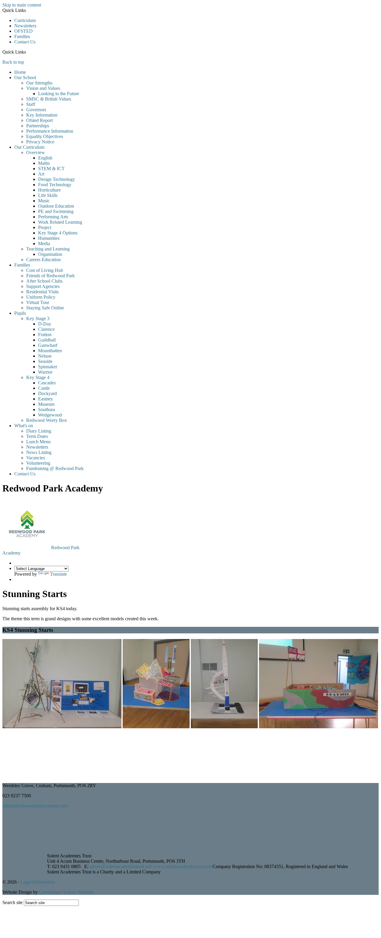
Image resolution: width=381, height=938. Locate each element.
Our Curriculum (29, 147)
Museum (46, 404)
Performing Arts (53, 216)
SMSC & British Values (48, 98)
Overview (35, 152)
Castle (44, 388)
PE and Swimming (56, 211)
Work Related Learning (60, 222)
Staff (30, 104)
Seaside (45, 361)
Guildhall (47, 339)
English (45, 157)
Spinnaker (47, 366)
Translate (58, 574)
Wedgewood (50, 414)
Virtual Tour (37, 302)
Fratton (44, 334)
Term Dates (37, 436)
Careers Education (43, 259)
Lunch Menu (38, 441)
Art (41, 173)
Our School (25, 77)
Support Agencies (43, 286)
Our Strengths (39, 82)
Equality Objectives (44, 136)
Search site (12, 902)
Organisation (50, 254)
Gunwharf (47, 345)
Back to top (13, 62)
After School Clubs (44, 281)
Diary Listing (38, 430)
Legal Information (37, 881)
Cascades (47, 382)
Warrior (45, 372)
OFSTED (23, 31)
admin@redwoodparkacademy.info (35, 805)
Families (22, 36)
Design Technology (56, 179)
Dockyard (47, 393)
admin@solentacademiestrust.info (121, 866)
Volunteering (38, 463)
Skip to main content (21, 4)
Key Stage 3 (37, 318)
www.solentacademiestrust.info (183, 866)
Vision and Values (43, 88)
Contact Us (24, 41)
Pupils (20, 313)
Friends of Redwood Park (50, 275)
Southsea (46, 409)
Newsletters (25, 25)
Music (44, 200)
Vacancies (35, 457)
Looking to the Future (58, 93)
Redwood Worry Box (46, 420)
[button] (28, 52)
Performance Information (49, 131)
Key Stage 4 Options (57, 232)
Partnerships (37, 125)
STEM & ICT (51, 168)
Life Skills (47, 195)
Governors (36, 109)
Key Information (41, 115)
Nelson (44, 355)
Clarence (46, 329)
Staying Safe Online (45, 307)
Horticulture (49, 189)
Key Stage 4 (37, 377)
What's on (23, 425)
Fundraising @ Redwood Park (55, 468)
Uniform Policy (40, 297)
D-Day (44, 323)
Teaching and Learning (48, 248)
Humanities (49, 238)
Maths (44, 163)
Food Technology (54, 184)
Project (44, 227)
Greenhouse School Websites (66, 892)
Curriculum (25, 20)
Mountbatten (50, 350)
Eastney (45, 398)
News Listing (38, 452)
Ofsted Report (39, 120)
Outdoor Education (56, 206)
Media (44, 243)
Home (20, 72)
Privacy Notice (40, 141)
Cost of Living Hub (44, 270)
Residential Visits (42, 291)
